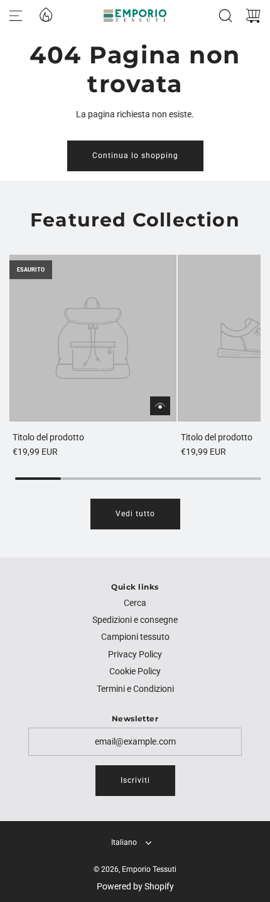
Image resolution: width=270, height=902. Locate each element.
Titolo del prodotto (48, 437)
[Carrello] (253, 15)
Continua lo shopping (135, 155)
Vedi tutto (135, 513)
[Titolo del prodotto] (92, 338)
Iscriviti (135, 780)
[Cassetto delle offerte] (45, 14)
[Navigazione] (15, 15)
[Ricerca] (225, 15)
